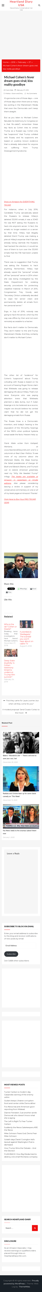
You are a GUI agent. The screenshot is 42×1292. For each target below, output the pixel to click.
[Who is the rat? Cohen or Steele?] (12, 633)
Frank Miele (9, 90)
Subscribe (11, 954)
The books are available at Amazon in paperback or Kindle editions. (21, 479)
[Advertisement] (21, 33)
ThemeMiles (24, 1287)
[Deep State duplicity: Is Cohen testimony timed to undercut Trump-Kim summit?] (11, 653)
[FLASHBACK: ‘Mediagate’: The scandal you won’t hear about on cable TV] (26, 624)
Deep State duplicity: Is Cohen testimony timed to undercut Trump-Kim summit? (9, 669)
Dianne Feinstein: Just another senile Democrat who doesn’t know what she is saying (20, 1115)
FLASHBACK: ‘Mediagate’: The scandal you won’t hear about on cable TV (26, 638)
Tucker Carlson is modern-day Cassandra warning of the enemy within (18, 1094)
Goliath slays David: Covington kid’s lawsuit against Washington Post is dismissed (19, 1142)
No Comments (32, 93)
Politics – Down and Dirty (14, 93)
